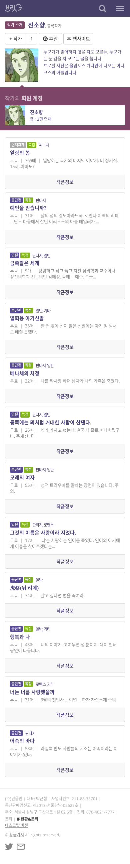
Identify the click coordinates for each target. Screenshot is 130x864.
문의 (8, 819)
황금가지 (16, 835)
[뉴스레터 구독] (21, 847)
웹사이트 (80, 38)
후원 (53, 38)
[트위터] (9, 847)
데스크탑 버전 (16, 825)
